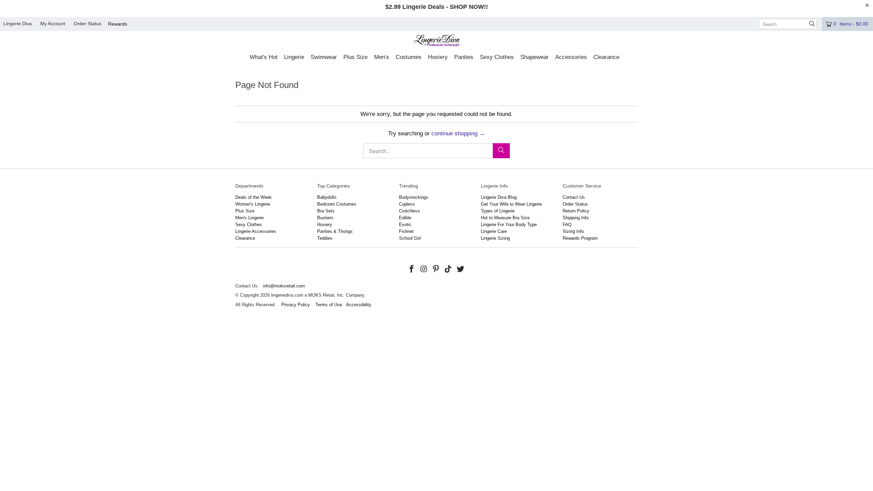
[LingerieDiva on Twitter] (460, 269)
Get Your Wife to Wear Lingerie (511, 204)
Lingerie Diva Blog (499, 197)
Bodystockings (413, 197)
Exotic (405, 224)
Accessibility (358, 304)
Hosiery (324, 224)
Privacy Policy (295, 304)
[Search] (501, 150)
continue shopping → (458, 133)
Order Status (87, 23)
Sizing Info (573, 231)
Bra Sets (326, 210)
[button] (264, 57)
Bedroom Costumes (336, 204)
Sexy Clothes (248, 224)
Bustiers (325, 217)
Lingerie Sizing (495, 238)
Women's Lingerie (252, 204)
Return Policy (576, 210)
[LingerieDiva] (437, 41)
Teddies (324, 238)
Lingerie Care (494, 231)
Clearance (245, 238)
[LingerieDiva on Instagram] (424, 269)
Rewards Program (580, 238)
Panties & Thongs (335, 231)
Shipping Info (576, 217)
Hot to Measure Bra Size (505, 217)
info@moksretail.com (284, 285)
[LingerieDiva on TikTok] (448, 269)
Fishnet (406, 231)
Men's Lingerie (249, 217)
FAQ (567, 224)
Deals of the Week (253, 197)
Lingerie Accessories (255, 231)
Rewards (117, 24)
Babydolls (327, 197)
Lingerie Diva (17, 23)
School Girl (410, 238)
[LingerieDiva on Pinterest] (436, 269)
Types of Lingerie (498, 210)
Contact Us (574, 197)
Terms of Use (328, 304)
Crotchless (409, 210)
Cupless (407, 204)
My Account (52, 23)
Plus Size (244, 210)
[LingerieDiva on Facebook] (412, 269)
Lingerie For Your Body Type (509, 224)
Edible (405, 217)
